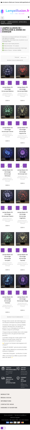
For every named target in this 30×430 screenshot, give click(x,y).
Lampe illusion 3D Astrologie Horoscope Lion (22, 172)
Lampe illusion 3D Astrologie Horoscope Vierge (22, 299)
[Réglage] (25, 18)
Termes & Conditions (20, 415)
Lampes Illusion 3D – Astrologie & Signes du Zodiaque (7, 95)
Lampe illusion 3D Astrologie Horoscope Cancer (7, 129)
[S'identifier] (23, 18)
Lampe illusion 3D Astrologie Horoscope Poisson (7, 214)
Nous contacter (8, 415)
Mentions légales (15, 417)
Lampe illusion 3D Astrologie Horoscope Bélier (22, 89)
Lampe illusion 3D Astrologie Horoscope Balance (7, 89)
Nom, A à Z (23, 57)
